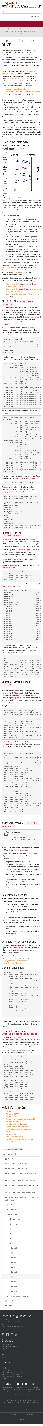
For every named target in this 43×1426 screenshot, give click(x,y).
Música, (4, 1394)
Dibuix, (11, 1390)
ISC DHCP (9, 1132)
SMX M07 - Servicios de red (18, 1169)
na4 (15, 1262)
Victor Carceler (21, 29)
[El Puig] (21, 5)
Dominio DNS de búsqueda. (16, 89)
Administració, (6, 1387)
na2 (15, 1253)
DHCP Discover (21, 198)
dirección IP (31, 71)
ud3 (13, 1238)
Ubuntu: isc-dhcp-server (14, 1137)
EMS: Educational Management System (14, 1372)
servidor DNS (18, 81)
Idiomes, (4, 1392)
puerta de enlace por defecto (20, 78)
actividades (13, 1205)
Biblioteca (5, 1348)
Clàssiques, (5, 1390)
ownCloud (5, 1379)
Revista (4, 1351)
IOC (3, 1355)
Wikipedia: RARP (12, 1117)
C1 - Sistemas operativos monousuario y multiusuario (19, 31)
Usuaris (10, 29)
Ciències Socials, (34, 1387)
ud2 (13, 1234)
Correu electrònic (7, 1366)
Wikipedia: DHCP (12, 1112)
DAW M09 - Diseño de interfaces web (21, 1193)
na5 (15, 1267)
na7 (15, 1277)
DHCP (11, 50)
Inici (3, 29)
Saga (3, 1376)
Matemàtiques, (33, 1392)
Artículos (11, 1159)
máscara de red (7, 74)
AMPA (4, 1357)
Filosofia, (27, 1390)
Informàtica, (11, 1392)
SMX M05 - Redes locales (17, 1164)
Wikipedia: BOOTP (12, 1114)
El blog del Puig (6, 1370)
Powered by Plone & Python (21, 1410)
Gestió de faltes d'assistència (11, 1374)
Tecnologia (26, 1394)
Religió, (20, 1394)
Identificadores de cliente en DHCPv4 (19, 1139)
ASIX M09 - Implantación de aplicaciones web (21, 1186)
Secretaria (5, 1353)
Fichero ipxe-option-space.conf (17, 1127)
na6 (15, 1272)
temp (10, 1306)
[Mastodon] (3, 1334)
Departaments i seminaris (19, 1384)
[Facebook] (7, 1334)
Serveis (7, 1362)
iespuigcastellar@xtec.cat (14, 1326)
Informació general (8, 1344)
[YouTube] (16, 1334)
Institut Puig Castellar (16, 1316)
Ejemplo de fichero (17, 1124)
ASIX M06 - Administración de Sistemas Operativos (21, 1174)
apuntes (13, 34)
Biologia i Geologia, (17, 1387)
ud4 (21, 34)
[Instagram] (12, 1334)
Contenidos (16, 1219)
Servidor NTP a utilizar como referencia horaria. (23, 92)
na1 (15, 1248)
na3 (15, 1258)
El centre (7, 1340)
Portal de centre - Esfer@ (14, 1376)
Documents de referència (10, 1346)
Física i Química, (35, 1390)
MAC (33, 239)
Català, (26, 1387)
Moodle (4, 1368)
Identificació (35, 16)
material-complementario (18, 1296)
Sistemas (14, 1149)
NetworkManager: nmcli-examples (18, 1129)
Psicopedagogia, (12, 1394)
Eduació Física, (18, 1390)
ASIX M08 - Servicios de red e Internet (21, 1181)
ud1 (13, 1229)
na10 (16, 1291)
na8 (15, 1282)
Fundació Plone (7, 1402)
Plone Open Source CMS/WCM (16, 1400)
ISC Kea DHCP (11, 1134)
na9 (15, 1286)
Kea (13, 842)
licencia (15, 1224)
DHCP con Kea (11, 1142)
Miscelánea (12, 1301)
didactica (5, 34)
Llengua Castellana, (22, 1392)
